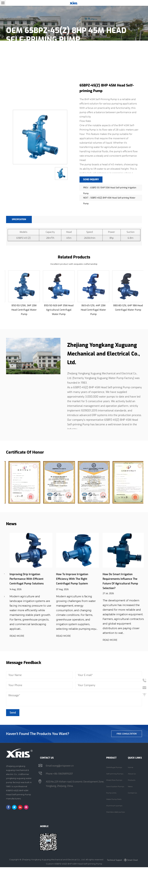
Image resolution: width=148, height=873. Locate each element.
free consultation (127, 733)
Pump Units (111, 793)
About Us (132, 774)
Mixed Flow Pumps (114, 780)
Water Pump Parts (113, 799)
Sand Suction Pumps (115, 786)
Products (21, 48)
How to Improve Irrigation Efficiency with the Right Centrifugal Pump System (69, 579)
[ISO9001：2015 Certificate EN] (91, 482)
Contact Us (132, 793)
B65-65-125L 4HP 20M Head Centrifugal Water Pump (91, 310)
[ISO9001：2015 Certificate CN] (57, 482)
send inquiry (91, 179)
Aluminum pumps (114, 805)
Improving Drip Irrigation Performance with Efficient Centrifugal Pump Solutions (23, 579)
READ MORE (13, 636)
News (130, 786)
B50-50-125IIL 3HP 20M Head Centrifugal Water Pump (22, 310)
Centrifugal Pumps (114, 767)
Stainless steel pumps (115, 812)
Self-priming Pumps (41, 48)
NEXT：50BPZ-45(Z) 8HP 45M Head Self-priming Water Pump (109, 198)
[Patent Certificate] (22, 482)
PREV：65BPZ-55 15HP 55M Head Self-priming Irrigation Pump (109, 188)
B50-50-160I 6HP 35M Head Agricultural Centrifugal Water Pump (56, 310)
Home (9, 48)
